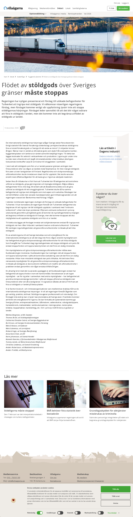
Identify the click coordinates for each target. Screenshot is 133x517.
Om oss (117, 3)
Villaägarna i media (58, 14)
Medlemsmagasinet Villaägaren (90, 481)
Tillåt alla (115, 489)
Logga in (125, 3)
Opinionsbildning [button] (37, 14)
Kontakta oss (55, 481)
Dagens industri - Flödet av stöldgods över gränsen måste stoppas (110, 159)
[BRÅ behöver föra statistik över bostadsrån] (66, 394)
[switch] (60, 512)
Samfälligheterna (80, 8)
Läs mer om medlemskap (110, 239)
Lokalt (68, 8)
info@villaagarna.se (16, 481)
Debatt (60, 8)
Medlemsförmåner (48, 8)
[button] (111, 8)
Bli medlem (123, 8)
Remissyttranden (75, 14)
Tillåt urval (115, 496)
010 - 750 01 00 (13, 477)
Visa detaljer (112, 513)
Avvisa (115, 503)
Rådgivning (33, 8)
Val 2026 (87, 14)
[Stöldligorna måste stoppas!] (24, 394)
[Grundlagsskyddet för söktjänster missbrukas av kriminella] (109, 394)
